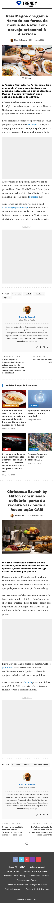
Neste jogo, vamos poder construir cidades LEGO (37, 457)
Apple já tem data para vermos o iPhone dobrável (39, 413)
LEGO (7, 449)
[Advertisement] (27, 158)
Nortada (39, 294)
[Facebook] (40, 347)
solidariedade (41, 764)
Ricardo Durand (20, 40)
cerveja (32, 124)
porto (8, 297)
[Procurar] (50, 4)
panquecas (7, 667)
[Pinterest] (44, 347)
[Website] (37, 347)
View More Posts (27, 320)
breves (34, 405)
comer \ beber (11, 405)
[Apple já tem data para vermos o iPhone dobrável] (40, 399)
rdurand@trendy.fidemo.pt (27, 341)
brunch (28, 682)
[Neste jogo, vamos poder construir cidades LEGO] (40, 442)
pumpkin (33, 196)
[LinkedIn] (47, 347)
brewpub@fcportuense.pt (15, 207)
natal (28, 294)
